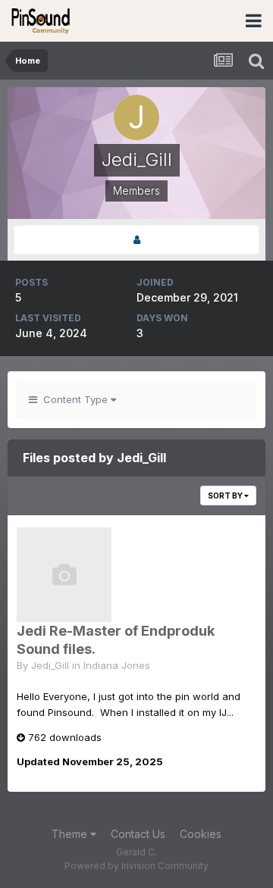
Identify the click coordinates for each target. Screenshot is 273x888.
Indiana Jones (116, 665)
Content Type (74, 399)
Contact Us (138, 833)
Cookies (200, 833)
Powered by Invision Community (136, 865)
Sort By (226, 495)
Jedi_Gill (50, 665)
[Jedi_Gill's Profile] (136, 240)
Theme (71, 833)
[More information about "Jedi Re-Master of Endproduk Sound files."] (64, 574)
